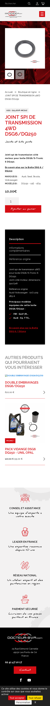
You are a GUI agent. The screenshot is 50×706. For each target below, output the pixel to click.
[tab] (25, 240)
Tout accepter (17, 697)
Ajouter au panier (23, 209)
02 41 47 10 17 (13, 662)
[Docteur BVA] (13, 14)
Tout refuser (35, 697)
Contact (25, 670)
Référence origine (20, 259)
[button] (42, 14)
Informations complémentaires (19, 249)
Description (16, 239)
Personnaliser (23, 702)
